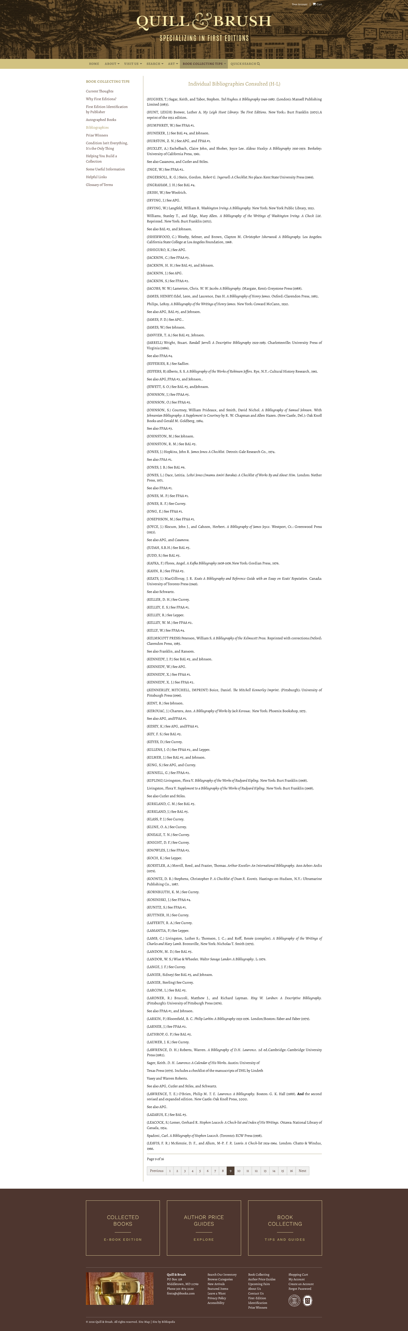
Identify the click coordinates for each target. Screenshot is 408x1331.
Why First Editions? (101, 99)
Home (94, 64)
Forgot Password (300, 1288)
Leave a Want (217, 1293)
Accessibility (216, 1303)
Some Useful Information (105, 169)
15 (282, 1170)
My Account (297, 1279)
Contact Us (256, 1293)
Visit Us (131, 64)
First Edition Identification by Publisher (107, 109)
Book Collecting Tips (203, 64)
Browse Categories (220, 1279)
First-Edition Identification (257, 1300)
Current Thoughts (99, 91)
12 (256, 1170)
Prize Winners (97, 135)
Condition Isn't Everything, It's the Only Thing (107, 145)
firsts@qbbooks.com (181, 1293)
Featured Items (218, 1288)
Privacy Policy (217, 1298)
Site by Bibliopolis (164, 1322)
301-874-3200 (185, 1288)
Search (154, 64)
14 (273, 1170)
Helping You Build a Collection (101, 158)
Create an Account (301, 1284)
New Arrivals (216, 1284)
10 (239, 1170)
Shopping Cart (298, 1274)
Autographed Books (101, 119)
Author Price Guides (262, 1279)
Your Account (299, 4)
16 (291, 1170)
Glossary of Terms (99, 184)
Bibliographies (97, 127)
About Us (254, 1288)
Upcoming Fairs (259, 1284)
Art (171, 64)
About (110, 64)
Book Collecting (258, 1274)
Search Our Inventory (222, 1274)
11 (247, 1170)
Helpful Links (96, 177)
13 (265, 1170)
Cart (319, 4)
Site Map (144, 1322)
